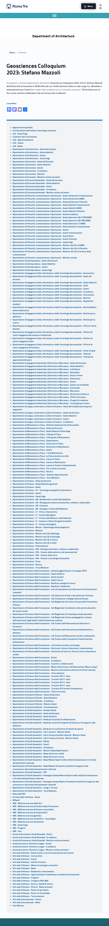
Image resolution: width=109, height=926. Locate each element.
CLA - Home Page (20, 133)
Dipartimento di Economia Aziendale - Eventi (32, 186)
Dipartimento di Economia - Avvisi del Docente (33, 161)
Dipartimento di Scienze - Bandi (27, 487)
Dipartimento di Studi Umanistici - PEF (30, 772)
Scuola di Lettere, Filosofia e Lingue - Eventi (32, 843)
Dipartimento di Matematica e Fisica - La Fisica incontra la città (41, 456)
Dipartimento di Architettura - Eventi (29, 155)
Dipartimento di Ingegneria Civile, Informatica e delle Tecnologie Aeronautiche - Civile (50, 285)
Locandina (11, 103)
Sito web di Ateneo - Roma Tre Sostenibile (31, 893)
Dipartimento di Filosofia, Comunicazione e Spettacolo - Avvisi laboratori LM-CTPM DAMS (52, 217)
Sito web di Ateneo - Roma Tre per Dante (31, 890)
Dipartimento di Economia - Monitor (29, 174)
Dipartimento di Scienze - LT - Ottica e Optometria (35, 511)
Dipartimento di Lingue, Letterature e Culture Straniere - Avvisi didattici (45, 415)
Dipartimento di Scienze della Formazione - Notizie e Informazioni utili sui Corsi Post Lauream (54, 670)
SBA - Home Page (20, 825)
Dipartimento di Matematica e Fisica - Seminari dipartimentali (40, 474)
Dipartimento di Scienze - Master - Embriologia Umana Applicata (41, 527)
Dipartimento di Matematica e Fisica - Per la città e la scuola (39, 468)
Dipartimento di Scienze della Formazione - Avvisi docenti (38, 577)
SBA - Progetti (19, 828)
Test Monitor (18, 905)
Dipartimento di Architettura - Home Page (31, 158)
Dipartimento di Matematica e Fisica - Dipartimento (35, 440)
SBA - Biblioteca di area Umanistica (28, 821)
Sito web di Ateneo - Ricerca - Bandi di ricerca (33, 884)
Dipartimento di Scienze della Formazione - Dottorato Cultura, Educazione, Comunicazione (53, 648)
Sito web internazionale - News (26, 902)
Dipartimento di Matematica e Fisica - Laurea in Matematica (39, 462)
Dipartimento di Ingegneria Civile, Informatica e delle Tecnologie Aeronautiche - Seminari (52, 353)
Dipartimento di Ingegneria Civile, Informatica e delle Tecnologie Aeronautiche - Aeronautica (53, 273)
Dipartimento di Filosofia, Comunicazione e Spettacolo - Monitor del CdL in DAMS (49, 245)
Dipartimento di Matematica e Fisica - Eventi (32, 449)
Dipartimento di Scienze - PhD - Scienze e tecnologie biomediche (41, 558)
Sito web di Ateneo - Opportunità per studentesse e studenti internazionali (46, 874)
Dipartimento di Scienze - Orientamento (30, 546)
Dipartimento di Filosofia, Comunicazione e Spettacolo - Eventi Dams (43, 236)
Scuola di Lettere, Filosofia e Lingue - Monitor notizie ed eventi (41, 849)
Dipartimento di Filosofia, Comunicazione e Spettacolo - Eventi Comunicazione (47, 232)
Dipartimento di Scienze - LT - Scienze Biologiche (34, 515)
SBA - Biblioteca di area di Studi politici (30, 812)
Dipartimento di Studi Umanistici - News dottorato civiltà (38, 753)
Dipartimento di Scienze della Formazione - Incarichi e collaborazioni (43, 663)
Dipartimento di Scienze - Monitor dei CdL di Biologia (36, 533)
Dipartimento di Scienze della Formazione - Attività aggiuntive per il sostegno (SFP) (50, 570)
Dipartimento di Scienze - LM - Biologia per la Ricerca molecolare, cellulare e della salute (51, 502)
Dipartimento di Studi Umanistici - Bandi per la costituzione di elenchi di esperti (48, 728)
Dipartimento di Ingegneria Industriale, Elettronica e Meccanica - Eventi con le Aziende (51, 384)
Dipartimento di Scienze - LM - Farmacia (30, 505)
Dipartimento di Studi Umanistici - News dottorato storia (38, 756)
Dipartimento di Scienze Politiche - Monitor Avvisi (35, 704)
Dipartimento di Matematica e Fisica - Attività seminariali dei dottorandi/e (46, 425)
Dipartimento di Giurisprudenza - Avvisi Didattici (34, 263)
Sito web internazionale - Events (27, 899)
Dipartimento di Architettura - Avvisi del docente (34, 149)
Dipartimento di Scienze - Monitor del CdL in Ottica (35, 539)
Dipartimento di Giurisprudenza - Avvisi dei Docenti (35, 260)
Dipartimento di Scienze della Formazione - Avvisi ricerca (38, 580)
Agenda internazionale (23, 127)
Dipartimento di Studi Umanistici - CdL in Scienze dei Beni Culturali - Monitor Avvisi (49, 735)
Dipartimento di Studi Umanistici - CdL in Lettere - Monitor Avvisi (41, 732)
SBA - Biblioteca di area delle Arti (27, 803)
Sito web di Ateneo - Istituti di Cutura (29, 862)
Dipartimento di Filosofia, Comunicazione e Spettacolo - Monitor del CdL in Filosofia (50, 248)
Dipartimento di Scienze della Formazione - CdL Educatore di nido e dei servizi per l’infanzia (53, 595)
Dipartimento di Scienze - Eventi (27, 493)
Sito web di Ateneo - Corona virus (27, 855)
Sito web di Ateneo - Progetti (26, 877)
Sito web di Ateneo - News (24, 868)
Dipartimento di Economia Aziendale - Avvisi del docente (37, 180)
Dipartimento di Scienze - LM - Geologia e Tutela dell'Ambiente (40, 508)
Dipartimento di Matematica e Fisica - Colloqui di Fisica (37, 434)
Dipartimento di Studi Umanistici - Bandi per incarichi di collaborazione (44, 719)
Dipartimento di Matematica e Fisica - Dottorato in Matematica (41, 446)
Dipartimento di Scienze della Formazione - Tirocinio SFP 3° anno (41, 679)
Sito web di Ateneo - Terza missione (28, 896)
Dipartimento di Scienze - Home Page (29, 496)
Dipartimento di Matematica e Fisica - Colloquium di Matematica (41, 437)
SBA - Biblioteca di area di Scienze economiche (33, 809)
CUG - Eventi (18, 143)
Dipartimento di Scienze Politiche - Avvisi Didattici (35, 697)
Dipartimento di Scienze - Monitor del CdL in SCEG (34, 543)
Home (12, 52)
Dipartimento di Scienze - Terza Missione (31, 567)
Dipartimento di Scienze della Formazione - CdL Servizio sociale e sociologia (46, 645)
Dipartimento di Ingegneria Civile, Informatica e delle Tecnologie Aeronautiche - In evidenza (53, 291)
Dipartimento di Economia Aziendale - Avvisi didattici (36, 183)
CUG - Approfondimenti (23, 140)
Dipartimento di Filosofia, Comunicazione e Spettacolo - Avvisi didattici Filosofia (49, 211)
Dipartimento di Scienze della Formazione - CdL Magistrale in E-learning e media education (52, 614)
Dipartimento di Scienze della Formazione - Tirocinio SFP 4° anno (41, 682)
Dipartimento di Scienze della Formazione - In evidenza (37, 660)
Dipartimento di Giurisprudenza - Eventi (30, 267)
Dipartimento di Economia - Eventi (28, 167)
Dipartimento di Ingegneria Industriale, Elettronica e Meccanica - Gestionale (46, 387)
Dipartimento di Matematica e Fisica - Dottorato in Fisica (38, 443)
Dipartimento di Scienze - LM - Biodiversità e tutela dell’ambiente (42, 499)
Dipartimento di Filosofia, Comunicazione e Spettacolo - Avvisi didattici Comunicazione (51, 205)
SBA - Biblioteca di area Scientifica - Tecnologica (34, 818)
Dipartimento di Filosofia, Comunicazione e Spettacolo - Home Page (43, 242)
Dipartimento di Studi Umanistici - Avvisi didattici (35, 716)
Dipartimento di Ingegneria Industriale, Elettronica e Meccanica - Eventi (44, 381)
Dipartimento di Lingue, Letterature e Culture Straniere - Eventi (41, 419)
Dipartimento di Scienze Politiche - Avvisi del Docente (36, 694)
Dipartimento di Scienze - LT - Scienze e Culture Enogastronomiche (42, 521)
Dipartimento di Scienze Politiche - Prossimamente (35, 707)
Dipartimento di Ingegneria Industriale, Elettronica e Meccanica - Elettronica (46, 378)
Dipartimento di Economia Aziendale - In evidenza (34, 189)
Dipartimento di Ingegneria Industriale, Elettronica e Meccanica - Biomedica (46, 372)
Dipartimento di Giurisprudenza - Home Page (32, 270)
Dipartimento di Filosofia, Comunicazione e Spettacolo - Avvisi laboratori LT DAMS (49, 223)
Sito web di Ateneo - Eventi (25, 859)
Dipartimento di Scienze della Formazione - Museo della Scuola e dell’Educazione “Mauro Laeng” (55, 666)
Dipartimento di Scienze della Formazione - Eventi (35, 657)
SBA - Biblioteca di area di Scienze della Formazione (35, 806)
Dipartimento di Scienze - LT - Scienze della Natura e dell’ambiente (42, 518)
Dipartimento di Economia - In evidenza (30, 170)
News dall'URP (19, 794)
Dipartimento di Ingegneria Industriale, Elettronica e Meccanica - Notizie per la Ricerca (51, 394)
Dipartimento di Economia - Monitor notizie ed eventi (36, 177)
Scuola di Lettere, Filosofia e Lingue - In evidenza (34, 846)
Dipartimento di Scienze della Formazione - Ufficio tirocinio (39, 691)
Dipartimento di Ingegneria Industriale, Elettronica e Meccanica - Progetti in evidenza (50, 400)
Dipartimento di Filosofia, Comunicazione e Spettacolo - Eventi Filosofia (45, 239)
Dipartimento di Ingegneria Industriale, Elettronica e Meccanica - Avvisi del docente (49, 363)
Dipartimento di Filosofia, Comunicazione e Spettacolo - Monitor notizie (45, 257)
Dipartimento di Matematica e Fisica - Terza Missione (36, 477)
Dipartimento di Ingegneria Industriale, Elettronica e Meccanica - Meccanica (46, 391)
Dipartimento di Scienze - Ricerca (27, 564)
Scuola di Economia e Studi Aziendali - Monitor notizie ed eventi (41, 840)
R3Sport (16, 800)
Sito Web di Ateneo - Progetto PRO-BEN (30, 880)
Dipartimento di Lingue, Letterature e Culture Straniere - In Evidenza (43, 422)
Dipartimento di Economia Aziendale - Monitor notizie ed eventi (41, 192)
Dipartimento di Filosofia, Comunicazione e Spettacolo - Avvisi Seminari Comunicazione (51, 226)
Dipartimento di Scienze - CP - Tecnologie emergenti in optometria (42, 490)
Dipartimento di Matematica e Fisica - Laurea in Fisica (36, 459)
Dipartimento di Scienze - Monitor (28, 530)
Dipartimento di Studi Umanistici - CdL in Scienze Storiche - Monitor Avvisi (45, 738)
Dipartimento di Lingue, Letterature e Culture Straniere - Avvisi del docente (46, 412)
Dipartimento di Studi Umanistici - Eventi (31, 744)
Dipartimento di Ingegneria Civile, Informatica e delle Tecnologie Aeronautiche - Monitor (52, 298)
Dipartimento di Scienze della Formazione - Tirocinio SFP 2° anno (41, 676)
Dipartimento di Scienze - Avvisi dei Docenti (32, 481)
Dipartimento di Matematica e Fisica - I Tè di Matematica (38, 453)
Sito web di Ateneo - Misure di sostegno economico (35, 865)
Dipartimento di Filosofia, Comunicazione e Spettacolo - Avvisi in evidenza (45, 214)
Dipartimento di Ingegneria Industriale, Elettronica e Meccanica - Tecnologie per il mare (51, 403)
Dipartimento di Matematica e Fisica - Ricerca (33, 471)
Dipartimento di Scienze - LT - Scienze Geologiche (34, 524)
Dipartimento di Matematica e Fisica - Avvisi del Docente (37, 428)
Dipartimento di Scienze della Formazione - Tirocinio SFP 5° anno (41, 685)
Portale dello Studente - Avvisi (26, 797)
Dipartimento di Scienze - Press (26, 561)
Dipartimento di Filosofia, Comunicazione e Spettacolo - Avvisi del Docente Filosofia (50, 202)
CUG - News (18, 146)
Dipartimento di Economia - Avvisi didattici (32, 164)
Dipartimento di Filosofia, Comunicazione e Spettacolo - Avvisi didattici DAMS (47, 208)
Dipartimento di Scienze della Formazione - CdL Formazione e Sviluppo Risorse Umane (50, 598)
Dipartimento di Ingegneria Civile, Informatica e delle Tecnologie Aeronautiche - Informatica (53, 294)
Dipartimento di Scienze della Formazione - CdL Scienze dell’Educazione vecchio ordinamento (54, 635)
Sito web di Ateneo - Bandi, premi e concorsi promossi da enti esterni (43, 852)
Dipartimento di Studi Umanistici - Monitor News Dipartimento (40, 750)
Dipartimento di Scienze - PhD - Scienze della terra (35, 555)
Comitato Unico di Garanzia (25, 136)
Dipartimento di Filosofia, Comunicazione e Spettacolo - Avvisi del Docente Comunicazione (53, 195)
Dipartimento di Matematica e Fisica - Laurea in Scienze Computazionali (44, 465)
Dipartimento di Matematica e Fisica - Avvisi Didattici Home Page (41, 431)
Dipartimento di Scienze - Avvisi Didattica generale (35, 484)
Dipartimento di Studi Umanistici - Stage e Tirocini (35, 787)
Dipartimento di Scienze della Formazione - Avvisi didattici (38, 573)
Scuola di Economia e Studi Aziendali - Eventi (32, 834)
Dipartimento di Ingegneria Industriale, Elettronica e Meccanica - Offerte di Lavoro (49, 397)
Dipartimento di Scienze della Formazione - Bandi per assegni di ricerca (44, 583)
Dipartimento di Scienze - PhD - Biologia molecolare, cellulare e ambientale (46, 549)
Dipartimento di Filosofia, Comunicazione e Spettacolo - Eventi (40, 229)
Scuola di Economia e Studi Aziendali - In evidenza (34, 837)
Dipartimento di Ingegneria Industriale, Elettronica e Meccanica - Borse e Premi (47, 375)
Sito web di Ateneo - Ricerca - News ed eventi (33, 887)
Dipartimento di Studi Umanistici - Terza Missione (35, 790)
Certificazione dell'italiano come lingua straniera (34, 130)
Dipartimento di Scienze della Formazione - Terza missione (38, 673)
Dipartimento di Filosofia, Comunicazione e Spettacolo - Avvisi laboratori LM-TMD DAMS (52, 220)
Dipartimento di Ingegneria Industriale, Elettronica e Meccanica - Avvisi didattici (48, 366)
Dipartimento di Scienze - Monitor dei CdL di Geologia (36, 536)
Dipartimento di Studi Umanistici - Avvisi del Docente (36, 713)
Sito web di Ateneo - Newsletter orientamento (33, 871)
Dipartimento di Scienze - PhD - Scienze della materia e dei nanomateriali (45, 552)
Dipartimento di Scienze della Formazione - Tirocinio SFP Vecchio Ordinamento (48, 688)
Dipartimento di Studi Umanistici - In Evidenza (33, 747)
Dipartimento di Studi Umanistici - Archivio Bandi (34, 710)
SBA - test (17, 831)
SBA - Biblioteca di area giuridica (27, 815)
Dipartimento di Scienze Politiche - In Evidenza (33, 701)
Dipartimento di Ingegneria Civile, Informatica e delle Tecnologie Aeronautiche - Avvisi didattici (55, 282)
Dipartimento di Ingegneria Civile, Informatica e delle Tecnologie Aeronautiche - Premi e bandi (54, 350)
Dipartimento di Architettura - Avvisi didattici (33, 152)
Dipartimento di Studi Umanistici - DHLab (31, 741)
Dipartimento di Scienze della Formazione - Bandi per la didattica (41, 586)
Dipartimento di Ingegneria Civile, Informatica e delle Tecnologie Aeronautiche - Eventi (51, 288)
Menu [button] (90, 6)
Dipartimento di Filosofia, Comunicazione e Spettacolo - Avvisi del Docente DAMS (49, 198)
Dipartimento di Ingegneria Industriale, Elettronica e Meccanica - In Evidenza (46, 369)
